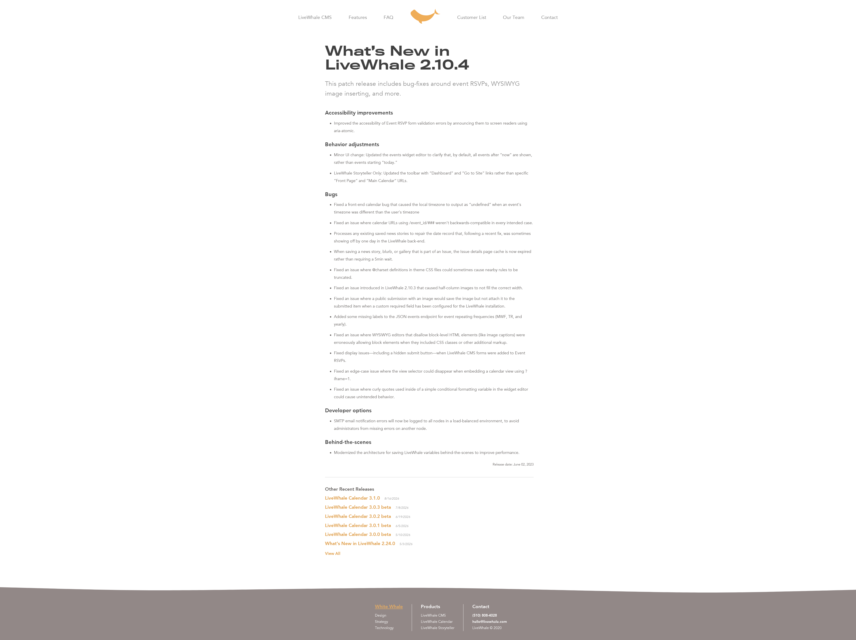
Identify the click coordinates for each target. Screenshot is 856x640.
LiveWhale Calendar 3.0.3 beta (358, 507)
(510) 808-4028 (484, 615)
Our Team (513, 17)
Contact (549, 17)
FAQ (388, 17)
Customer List (471, 17)
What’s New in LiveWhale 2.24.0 (360, 543)
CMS (315, 17)
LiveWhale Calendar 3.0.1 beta (358, 525)
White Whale (389, 606)
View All (332, 553)
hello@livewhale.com (489, 621)
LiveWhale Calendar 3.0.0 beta (358, 534)
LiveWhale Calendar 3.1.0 (352, 498)
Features (358, 17)
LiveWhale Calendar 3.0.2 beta (358, 516)
